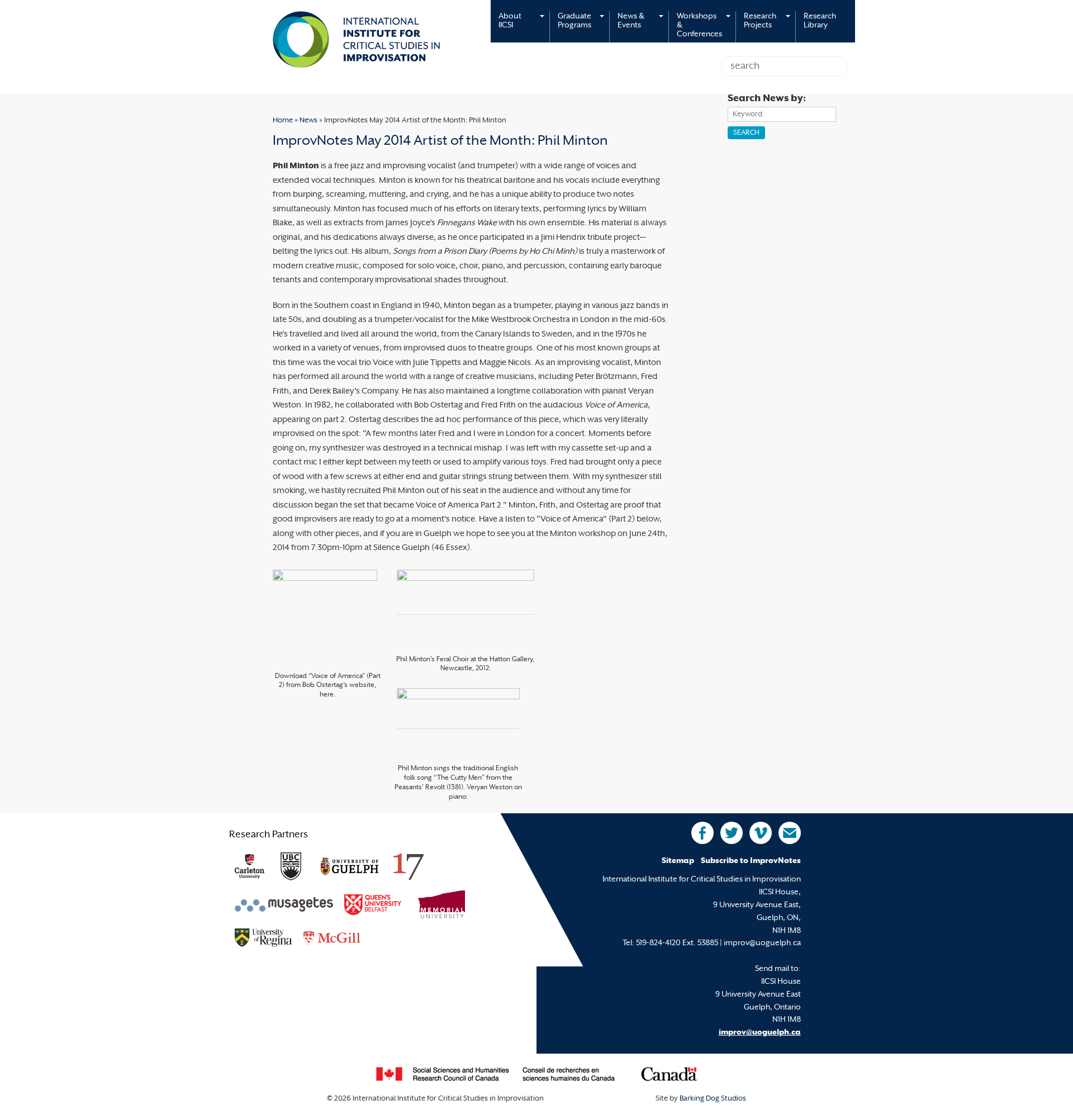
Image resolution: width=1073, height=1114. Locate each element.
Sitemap (678, 861)
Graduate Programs (574, 21)
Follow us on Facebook (702, 833)
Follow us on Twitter (731, 833)
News (308, 120)
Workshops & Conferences (699, 25)
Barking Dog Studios (713, 1099)
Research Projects (760, 21)
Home (283, 120)
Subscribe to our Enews (789, 833)
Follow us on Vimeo (760, 833)
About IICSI (509, 21)
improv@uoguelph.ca (760, 1032)
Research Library (820, 21)
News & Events (631, 21)
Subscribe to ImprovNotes (751, 861)
